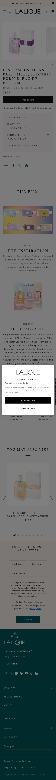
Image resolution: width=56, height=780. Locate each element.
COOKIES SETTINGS (28, 408)
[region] (28, 390)
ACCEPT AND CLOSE (28, 400)
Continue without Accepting (27, 379)
